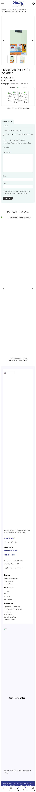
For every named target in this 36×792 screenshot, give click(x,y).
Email (5, 183)
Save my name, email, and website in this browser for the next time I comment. (17, 192)
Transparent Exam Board (17, 9)
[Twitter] (9, 542)
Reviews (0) (7, 122)
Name (5, 176)
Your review (7, 152)
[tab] (7, 122)
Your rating (6, 147)
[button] (3, 40)
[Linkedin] (16, 542)
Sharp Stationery (20, 783)
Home (3, 9)
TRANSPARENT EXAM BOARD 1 (18, 360)
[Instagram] (12, 542)
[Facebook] (5, 542)
